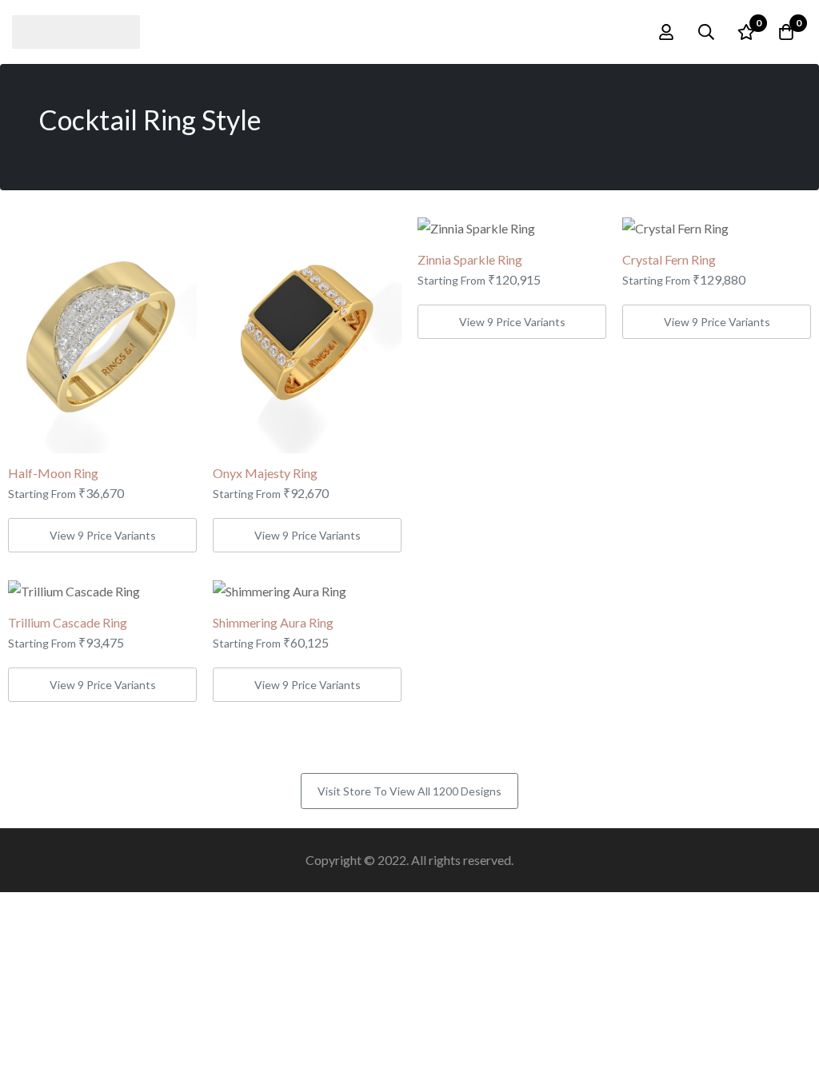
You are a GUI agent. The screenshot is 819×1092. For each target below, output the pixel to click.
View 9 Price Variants (103, 535)
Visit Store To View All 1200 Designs (409, 791)
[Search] (706, 32)
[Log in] (666, 32)
